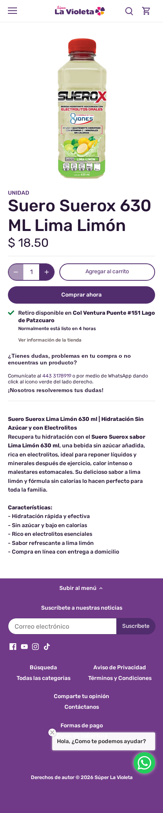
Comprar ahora (81, 294)
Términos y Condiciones (120, 678)
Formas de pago (82, 725)
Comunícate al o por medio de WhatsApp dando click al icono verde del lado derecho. (78, 379)
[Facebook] (12, 646)
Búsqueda (43, 667)
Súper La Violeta (114, 777)
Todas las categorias (43, 678)
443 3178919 (56, 376)
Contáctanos (81, 707)
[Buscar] (129, 11)
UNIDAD (18, 193)
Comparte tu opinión (81, 696)
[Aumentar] (46, 272)
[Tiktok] (47, 646)
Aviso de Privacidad (119, 667)
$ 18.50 (28, 243)
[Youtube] (24, 646)
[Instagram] (35, 646)
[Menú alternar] (12, 11)
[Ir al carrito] (146, 11)
